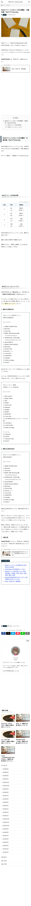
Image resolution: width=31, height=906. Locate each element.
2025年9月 (6, 789)
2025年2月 (6, 812)
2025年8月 (6, 792)
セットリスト (16, 626)
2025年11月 (6, 782)
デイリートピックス (15, 2)
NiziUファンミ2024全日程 (14, 125)
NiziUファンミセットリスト (15, 127)
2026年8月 (6, 769)
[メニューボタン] (29, 2)
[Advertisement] (15, 93)
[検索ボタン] (2, 2)
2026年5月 (6, 775)
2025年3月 (6, 809)
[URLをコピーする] (27, 633)
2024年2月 (6, 852)
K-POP (4, 14)
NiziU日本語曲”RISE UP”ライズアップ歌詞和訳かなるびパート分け (20, 553)
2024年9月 (6, 829)
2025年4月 (6, 805)
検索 (28, 640)
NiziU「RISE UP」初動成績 (19, 69)
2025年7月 (6, 795)
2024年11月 (6, 822)
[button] (3, 633)
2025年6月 (6, 799)
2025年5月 (6, 802)
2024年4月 (6, 845)
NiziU (11, 626)
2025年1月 (6, 815)
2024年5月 (6, 842)
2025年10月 (6, 785)
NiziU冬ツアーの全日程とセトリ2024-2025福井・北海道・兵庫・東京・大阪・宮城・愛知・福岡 (16, 573)
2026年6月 (6, 772)
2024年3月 (6, 849)
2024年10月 (6, 825)
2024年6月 (6, 839)
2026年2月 (6, 779)
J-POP (5, 860)
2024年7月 (6, 835)
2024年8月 (6, 832)
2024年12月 (6, 819)
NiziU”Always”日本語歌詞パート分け (15, 569)
